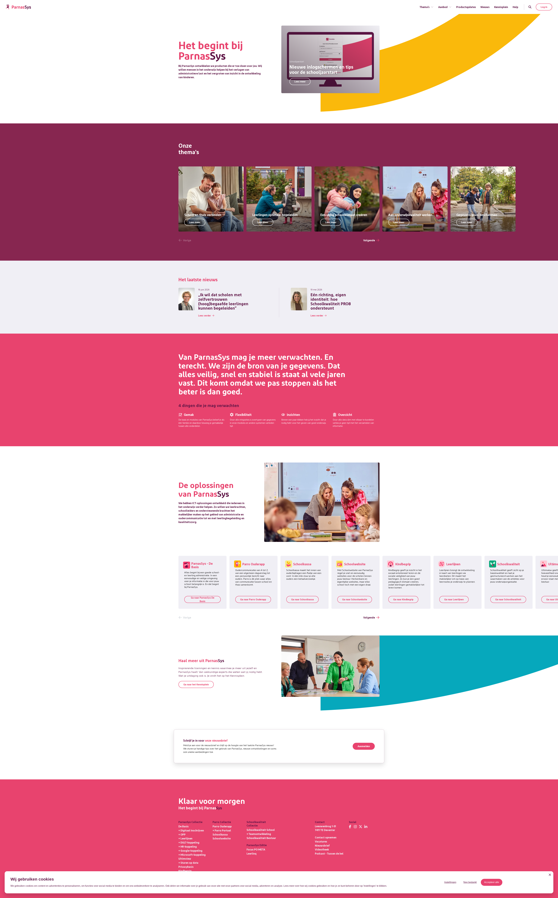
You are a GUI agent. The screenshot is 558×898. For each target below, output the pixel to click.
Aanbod (443, 6)
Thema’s (425, 6)
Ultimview (184, 858)
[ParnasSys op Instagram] (355, 826)
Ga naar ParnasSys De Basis (202, 599)
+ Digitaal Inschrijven (191, 830)
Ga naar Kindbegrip (403, 599)
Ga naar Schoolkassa (302, 599)
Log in (544, 7)
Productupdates (466, 6)
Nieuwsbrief (322, 845)
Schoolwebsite (222, 838)
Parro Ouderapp (222, 826)
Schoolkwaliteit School (261, 829)
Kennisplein (501, 6)
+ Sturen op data (188, 862)
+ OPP (182, 834)
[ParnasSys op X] (360, 826)
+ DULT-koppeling (188, 842)
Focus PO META (256, 849)
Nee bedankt (470, 882)
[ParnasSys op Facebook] (350, 826)
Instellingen (450, 882)
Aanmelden (364, 746)
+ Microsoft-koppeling (192, 854)
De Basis (183, 826)
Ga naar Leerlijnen (454, 599)
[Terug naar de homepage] (18, 7)
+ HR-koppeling (187, 846)
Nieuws (485, 6)
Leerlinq (251, 853)
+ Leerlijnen (185, 838)
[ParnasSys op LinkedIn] (365, 826)
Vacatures (321, 841)
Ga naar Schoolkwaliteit (508, 599)
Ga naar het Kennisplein (196, 684)
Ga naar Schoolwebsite (354, 599)
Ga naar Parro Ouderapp (253, 599)
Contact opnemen (325, 837)
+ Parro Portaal (222, 830)
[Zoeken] (530, 7)
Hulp (515, 6)
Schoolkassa (220, 834)
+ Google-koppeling (190, 850)
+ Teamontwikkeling (259, 833)
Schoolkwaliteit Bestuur (261, 837)
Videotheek (322, 849)
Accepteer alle (491, 882)
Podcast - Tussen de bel (329, 853)
